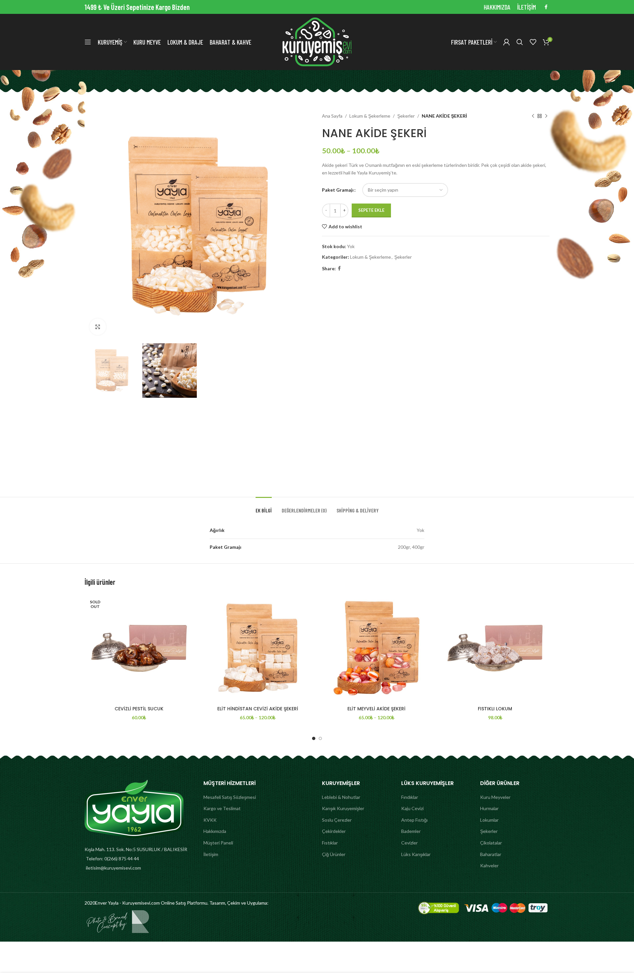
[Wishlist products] (533, 42)
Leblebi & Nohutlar (341, 797)
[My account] (506, 42)
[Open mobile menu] (87, 42)
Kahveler (489, 865)
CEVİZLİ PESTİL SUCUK (139, 708)
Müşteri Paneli (218, 842)
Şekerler (406, 116)
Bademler (411, 831)
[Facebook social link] (546, 7)
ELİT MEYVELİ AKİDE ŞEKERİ (376, 708)
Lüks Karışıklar (416, 854)
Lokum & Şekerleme (369, 116)
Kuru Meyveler (495, 797)
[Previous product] (533, 116)
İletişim (210, 854)
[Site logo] (317, 41)
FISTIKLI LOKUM (495, 708)
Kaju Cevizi (412, 808)
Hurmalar (489, 808)
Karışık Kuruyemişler (343, 808)
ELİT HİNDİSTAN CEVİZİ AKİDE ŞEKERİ (257, 708)
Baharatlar (490, 854)
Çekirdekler (334, 831)
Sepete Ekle (371, 210)
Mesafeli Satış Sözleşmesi (229, 797)
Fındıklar (409, 797)
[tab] (264, 507)
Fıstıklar (330, 842)
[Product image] (139, 648)
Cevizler (409, 842)
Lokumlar (489, 820)
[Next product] (546, 116)
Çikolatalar (491, 842)
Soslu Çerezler (337, 820)
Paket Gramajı (338, 190)
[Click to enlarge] (97, 326)
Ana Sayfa (332, 116)
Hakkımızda (214, 831)
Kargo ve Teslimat (222, 808)
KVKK (210, 820)
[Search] (519, 42)
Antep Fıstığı (414, 820)
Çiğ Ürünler (333, 854)
